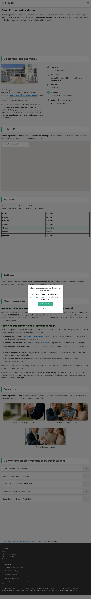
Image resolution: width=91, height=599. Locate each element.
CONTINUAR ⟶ (45, 304)
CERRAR (45, 308)
